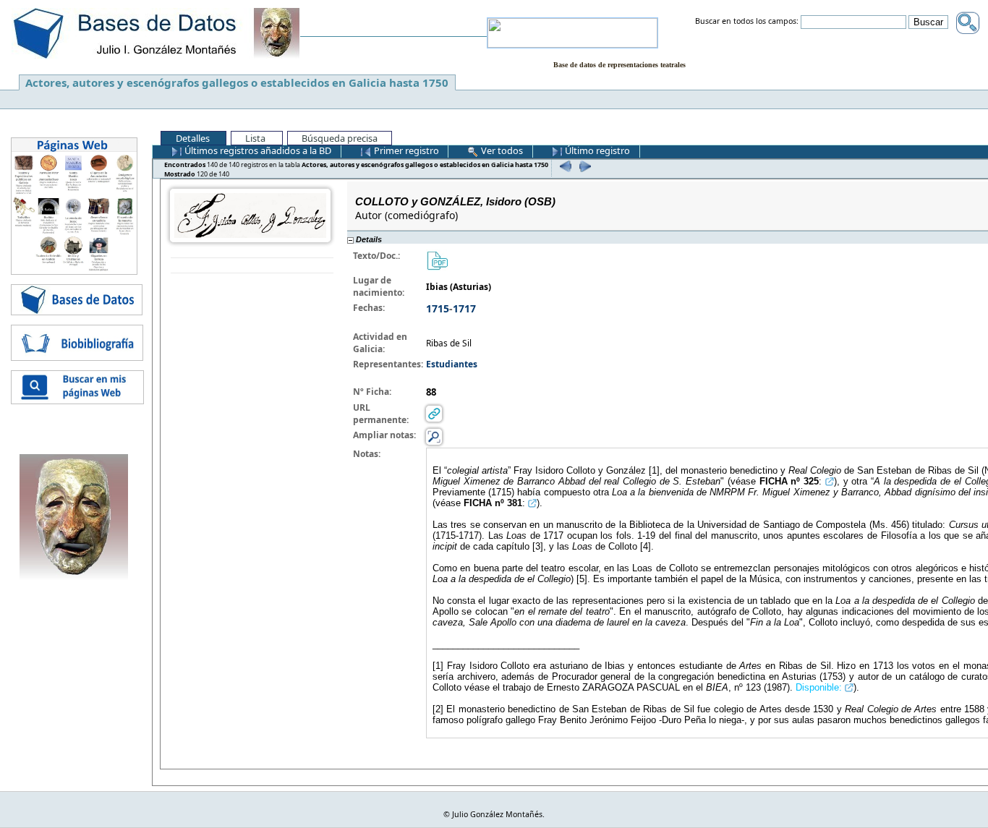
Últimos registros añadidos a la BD (256, 150)
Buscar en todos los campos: (747, 22)
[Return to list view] (252, 265)
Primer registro (405, 150)
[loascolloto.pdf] (437, 260)
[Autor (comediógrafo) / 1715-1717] (250, 214)
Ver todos (501, 150)
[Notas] (434, 436)
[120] (583, 166)
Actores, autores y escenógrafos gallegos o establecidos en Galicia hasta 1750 (236, 82)
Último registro (596, 150)
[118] (563, 166)
